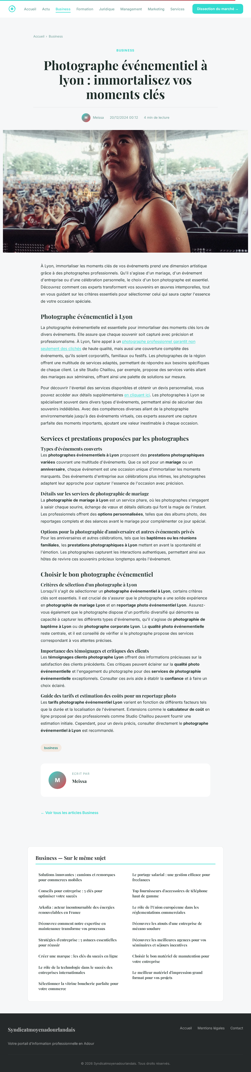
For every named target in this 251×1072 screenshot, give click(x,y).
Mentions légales (211, 1028)
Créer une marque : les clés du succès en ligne (78, 956)
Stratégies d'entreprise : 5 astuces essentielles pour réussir (77, 942)
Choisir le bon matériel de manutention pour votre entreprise (170, 959)
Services (177, 9)
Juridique (106, 9)
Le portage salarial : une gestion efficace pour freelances (171, 877)
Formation (84, 9)
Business (63, 9)
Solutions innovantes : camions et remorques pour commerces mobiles (76, 877)
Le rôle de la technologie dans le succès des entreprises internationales (75, 970)
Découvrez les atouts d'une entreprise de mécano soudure (167, 926)
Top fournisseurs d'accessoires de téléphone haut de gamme (170, 893)
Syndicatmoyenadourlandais (41, 1029)
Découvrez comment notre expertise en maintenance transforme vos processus (72, 926)
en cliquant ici (137, 394)
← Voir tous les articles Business (69, 812)
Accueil (30, 9)
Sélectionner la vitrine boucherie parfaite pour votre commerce (78, 986)
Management (131, 9)
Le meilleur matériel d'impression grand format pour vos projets (167, 975)
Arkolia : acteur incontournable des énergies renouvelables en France (76, 910)
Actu (46, 9)
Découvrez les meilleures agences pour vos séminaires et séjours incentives (169, 942)
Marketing (156, 9)
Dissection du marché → (217, 9)
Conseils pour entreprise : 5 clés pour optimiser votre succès (70, 893)
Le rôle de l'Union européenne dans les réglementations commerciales (165, 910)
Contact (236, 1028)
